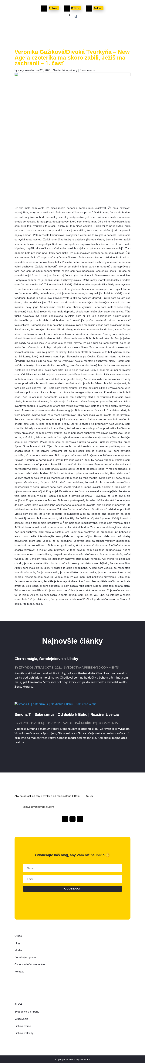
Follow (53, 8)
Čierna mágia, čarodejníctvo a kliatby (46, 659)
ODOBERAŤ (72, 29)
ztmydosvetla (26, 70)
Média (18, 949)
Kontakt (19, 971)
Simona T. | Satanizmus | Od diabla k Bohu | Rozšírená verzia (67, 714)
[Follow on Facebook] (44, 8)
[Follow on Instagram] (67, 8)
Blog (17, 942)
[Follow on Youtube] (89, 8)
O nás (18, 935)
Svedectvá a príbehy (65, 70)
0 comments (87, 70)
